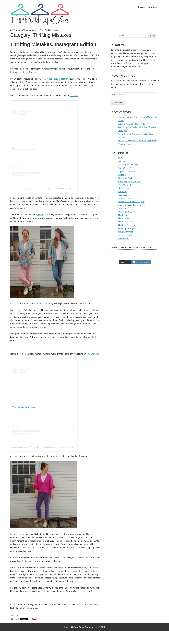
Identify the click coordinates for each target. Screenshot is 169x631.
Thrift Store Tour (125, 221)
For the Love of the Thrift (129, 181)
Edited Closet (124, 174)
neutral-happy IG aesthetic (57, 78)
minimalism (123, 194)
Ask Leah (122, 161)
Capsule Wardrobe (126, 171)
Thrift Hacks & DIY (126, 218)
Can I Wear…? (124, 168)
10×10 (120, 158)
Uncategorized (125, 235)
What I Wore (123, 238)
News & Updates (125, 198)
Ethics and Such (125, 178)
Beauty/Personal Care (128, 164)
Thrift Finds (123, 215)
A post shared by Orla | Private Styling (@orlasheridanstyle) (36, 447)
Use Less (74, 95)
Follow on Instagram (142, 262)
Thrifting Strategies (127, 228)
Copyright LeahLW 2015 (95, 627)
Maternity (122, 191)
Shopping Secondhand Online (131, 204)
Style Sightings (125, 211)
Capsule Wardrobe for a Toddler (132, 123)
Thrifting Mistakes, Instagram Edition (53, 44)
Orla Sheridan (92, 353)
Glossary (141, 7)
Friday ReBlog (124, 184)
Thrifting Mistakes (126, 225)
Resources (152, 7)
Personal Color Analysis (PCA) (131, 201)
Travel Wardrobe (125, 231)
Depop (40, 214)
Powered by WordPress (74, 627)
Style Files (122, 208)
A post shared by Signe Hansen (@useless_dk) (31, 189)
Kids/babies (123, 188)
